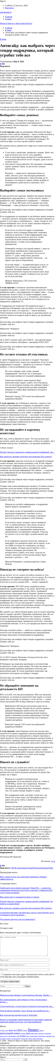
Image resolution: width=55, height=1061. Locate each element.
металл (2, 1036)
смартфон (49, 1036)
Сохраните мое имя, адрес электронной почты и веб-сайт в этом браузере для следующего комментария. (27, 975)
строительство (15, 1038)
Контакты (9, 8)
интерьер (41, 1033)
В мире (8, 19)
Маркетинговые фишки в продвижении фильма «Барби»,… (26, 995)
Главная (8, 17)
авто (7, 1030)
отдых (23, 1036)
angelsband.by (6, 12)
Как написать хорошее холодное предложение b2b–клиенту (26, 456)
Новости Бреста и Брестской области (16, 23)
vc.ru (53, 861)
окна (17, 1036)
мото (6, 1036)
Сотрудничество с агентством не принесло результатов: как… (27, 1006)
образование (12, 1036)
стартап (8, 1038)
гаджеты (22, 1033)
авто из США (15, 1030)
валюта (41, 1030)
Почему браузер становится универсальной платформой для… (27, 452)
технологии (24, 1038)
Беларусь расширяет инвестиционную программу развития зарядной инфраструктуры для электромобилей (26, 1020)
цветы (30, 1038)
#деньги (2, 1030)
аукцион (25, 1030)
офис (27, 1036)
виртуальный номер (10, 1033)
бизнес (33, 1030)
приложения (33, 1036)
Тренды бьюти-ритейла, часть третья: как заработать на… (25, 1011)
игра (28, 1033)
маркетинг (48, 1033)
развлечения (41, 1036)
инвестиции (34, 1033)
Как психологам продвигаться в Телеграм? (18, 1015)
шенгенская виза (37, 1038)
